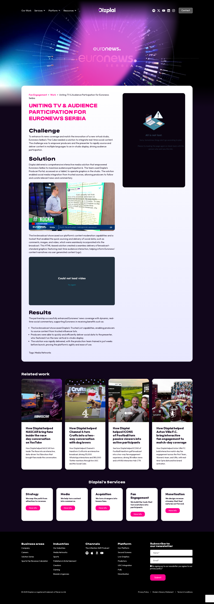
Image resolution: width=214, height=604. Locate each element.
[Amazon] (96, 553)
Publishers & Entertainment (64, 561)
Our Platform (123, 548)
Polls (120, 569)
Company (25, 548)
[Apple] (92, 553)
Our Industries (59, 548)
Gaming (56, 569)
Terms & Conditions (185, 592)
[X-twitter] (158, 10)
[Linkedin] (168, 10)
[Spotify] (153, 10)
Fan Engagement (38, 94)
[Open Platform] (59, 10)
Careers (24, 552)
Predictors (122, 561)
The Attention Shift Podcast (97, 548)
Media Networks (43, 352)
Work (53, 94)
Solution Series (27, 556)
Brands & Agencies (61, 574)
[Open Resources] (75, 10)
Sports (56, 556)
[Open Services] (44, 10)
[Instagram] (173, 10)
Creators (57, 565)
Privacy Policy (143, 592)
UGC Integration (125, 565)
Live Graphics (123, 556)
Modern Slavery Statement (163, 592)
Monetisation (123, 574)
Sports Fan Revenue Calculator (34, 561)
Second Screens (124, 552)
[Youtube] (163, 10)
